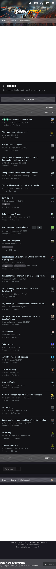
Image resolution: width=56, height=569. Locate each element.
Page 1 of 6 (28, 112)
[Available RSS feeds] (52, 480)
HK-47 (6, 360)
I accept (50, 564)
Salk (5, 385)
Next (47, 112)
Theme (12, 542)
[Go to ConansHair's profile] (52, 276)
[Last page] (52, 112)
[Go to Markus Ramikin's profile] (52, 288)
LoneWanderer (10, 322)
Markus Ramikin (10, 294)
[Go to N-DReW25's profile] (52, 344)
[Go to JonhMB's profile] (52, 227)
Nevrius (7, 135)
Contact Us (34, 542)
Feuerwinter (9, 398)
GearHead (8, 201)
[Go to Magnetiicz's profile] (52, 214)
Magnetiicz (8, 217)
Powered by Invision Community (28, 547)
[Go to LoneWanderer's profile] (52, 316)
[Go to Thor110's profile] (52, 357)
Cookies (43, 542)
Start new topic (28, 99)
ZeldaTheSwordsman (12, 176)
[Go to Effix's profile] (52, 369)
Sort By (49, 107)
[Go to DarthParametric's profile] (52, 407)
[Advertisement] (28, 54)
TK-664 (7, 307)
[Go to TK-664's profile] (52, 304)
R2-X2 (6, 163)
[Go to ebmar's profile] (52, 257)
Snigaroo (7, 122)
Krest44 (7, 231)
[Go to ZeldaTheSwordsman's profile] (52, 157)
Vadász (7, 244)
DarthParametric (10, 423)
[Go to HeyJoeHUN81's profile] (52, 145)
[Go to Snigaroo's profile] (52, 119)
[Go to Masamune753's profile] (52, 241)
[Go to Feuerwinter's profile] (52, 395)
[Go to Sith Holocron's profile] (52, 132)
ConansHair (8, 279)
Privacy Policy (23, 542)
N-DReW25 (8, 448)
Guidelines (33, 566)
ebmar (6, 263)
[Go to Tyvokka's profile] (52, 185)
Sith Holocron (9, 148)
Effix (6, 372)
